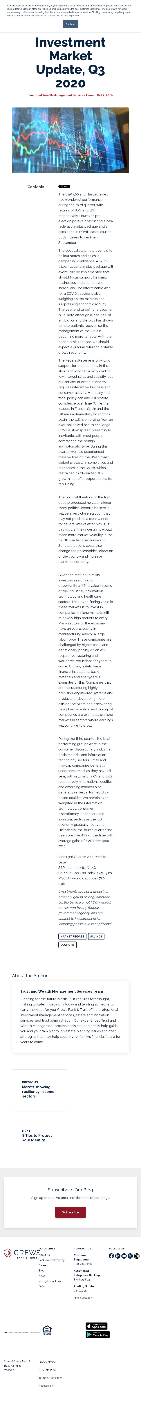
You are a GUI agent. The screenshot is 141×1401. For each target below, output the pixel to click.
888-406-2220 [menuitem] (83, 1263)
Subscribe (70, 1212)
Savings (96, 936)
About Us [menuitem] (44, 1254)
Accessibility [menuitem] (46, 1385)
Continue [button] (70, 24)
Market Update (72, 936)
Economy (67, 944)
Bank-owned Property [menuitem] (52, 1260)
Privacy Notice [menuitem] (47, 1362)
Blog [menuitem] (41, 1270)
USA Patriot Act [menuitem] (47, 1369)
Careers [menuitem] (43, 1265)
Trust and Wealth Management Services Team (61, 95)
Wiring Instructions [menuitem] (50, 1281)
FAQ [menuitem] (41, 1286)
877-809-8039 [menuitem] (82, 1279)
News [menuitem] (42, 1275)
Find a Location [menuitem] (83, 1297)
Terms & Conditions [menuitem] (50, 1377)
